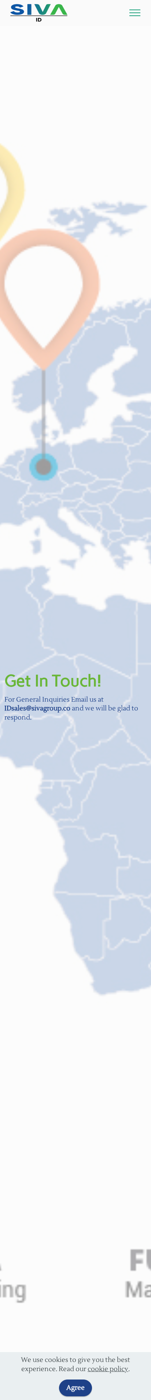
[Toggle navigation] (135, 12)
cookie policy (108, 1369)
